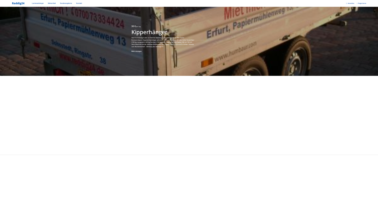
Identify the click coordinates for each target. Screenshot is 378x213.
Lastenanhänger (38, 3)
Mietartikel (52, 3)
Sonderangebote (66, 3)
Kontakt (79, 3)
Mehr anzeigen (136, 51)
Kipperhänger (149, 32)
